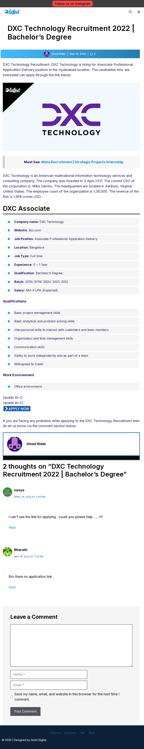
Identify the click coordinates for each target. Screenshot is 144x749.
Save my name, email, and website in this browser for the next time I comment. (66, 696)
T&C (82, 732)
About (91, 732)
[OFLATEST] (12, 12)
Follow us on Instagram (73, 4)
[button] (130, 12)
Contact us (55, 732)
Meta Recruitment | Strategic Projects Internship (82, 162)
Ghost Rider (36, 444)
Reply (12, 527)
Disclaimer (70, 732)
